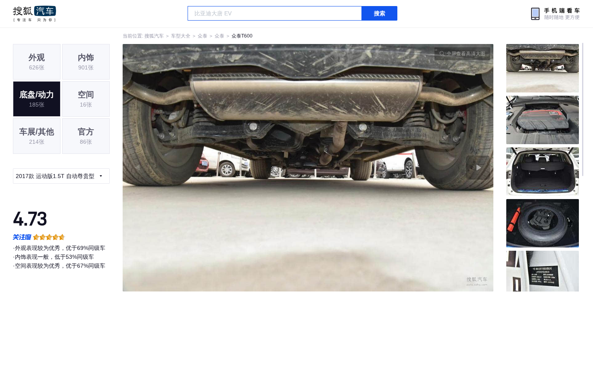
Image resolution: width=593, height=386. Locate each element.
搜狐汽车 (34, 14)
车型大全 (180, 36)
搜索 (379, 13)
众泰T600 (242, 36)
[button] (215, 168)
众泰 (202, 36)
